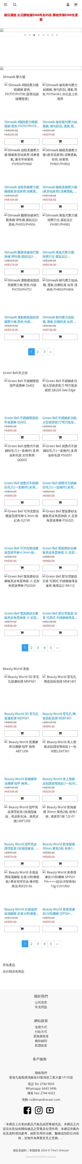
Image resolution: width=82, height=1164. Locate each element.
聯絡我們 (41, 1073)
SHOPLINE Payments (46, 1156)
